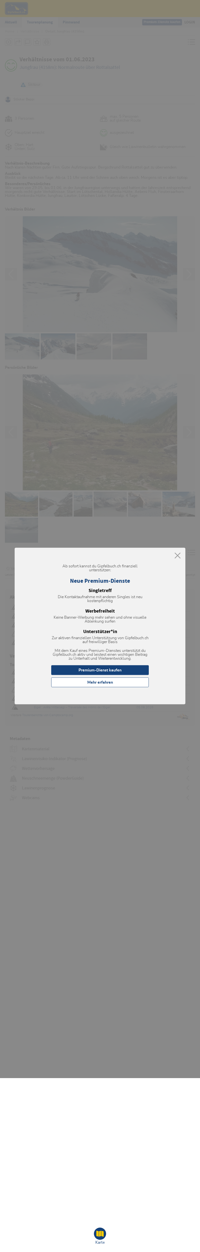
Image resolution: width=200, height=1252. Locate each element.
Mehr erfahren (100, 682)
